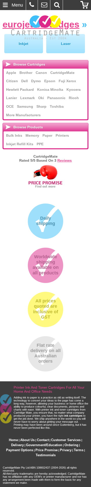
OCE (10, 106)
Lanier (11, 98)
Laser (66, 44)
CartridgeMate (45, 27)
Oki (41, 98)
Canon (41, 73)
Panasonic (56, 98)
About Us (27, 440)
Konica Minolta (50, 90)
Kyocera (73, 90)
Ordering (71, 445)
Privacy (66, 450)
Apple (11, 73)
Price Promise (46, 450)
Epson (49, 81)
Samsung (25, 106)
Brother (25, 73)
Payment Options (19, 450)
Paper (47, 135)
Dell (24, 81)
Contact (43, 440)
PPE (40, 144)
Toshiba (57, 106)
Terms (78, 450)
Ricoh (74, 98)
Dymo (36, 81)
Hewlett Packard (20, 90)
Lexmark (27, 98)
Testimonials (46, 455)
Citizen (12, 81)
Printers (62, 135)
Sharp (41, 106)
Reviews (64, 160)
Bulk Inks (14, 135)
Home (13, 440)
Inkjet (23, 44)
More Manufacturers (23, 115)
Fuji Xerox (67, 81)
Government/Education (44, 445)
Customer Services (66, 440)
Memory (32, 135)
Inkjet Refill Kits (19, 144)
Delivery (17, 445)
